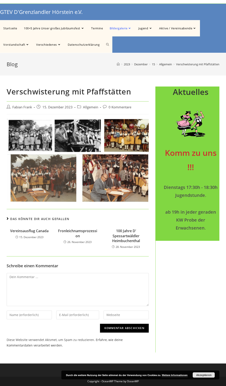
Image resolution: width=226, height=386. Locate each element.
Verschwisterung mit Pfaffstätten (197, 64)
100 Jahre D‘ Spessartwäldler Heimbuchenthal (126, 235)
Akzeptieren (203, 375)
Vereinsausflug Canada (29, 230)
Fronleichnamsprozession (77, 233)
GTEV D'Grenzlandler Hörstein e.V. (41, 11)
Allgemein (90, 107)
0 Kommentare (120, 107)
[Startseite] (118, 64)
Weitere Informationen (175, 375)
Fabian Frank (22, 107)
